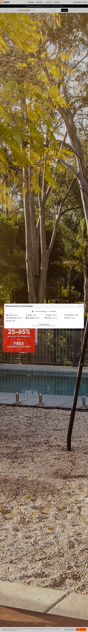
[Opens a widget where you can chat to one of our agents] (83, 629)
